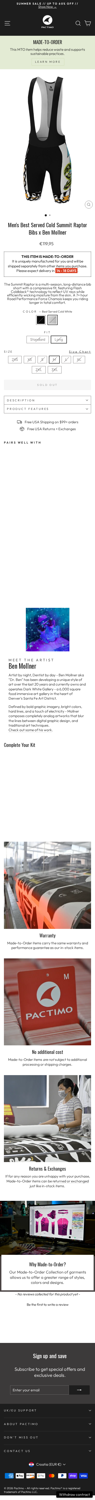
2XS (15, 359)
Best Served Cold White (52, 320)
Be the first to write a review (47, 1304)
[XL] (80, 364)
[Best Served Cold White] (53, 326)
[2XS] (16, 364)
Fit (47, 332)
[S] (43, 364)
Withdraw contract (74, 1494)
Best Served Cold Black (40, 320)
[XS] (31, 364)
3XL (54, 369)
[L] (67, 364)
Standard (37, 339)
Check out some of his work (30, 730)
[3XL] (55, 374)
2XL (39, 369)
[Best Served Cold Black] (42, 326)
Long (59, 339)
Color (47, 311)
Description (21, 400)
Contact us (17, 1451)
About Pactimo (21, 1424)
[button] (47, 1304)
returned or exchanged (71, 1181)
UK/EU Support (20, 1410)
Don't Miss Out (21, 1437)
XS (29, 359)
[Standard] (39, 344)
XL (79, 359)
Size (47, 351)
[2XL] (40, 374)
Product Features (28, 409)
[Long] (59, 344)
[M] (55, 364)
